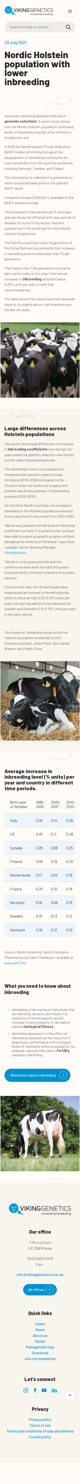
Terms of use (40, 1425)
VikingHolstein (15, 552)
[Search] (68, 27)
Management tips (40, 1347)
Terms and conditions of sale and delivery (40, 1431)
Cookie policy (40, 1437)
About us (40, 1335)
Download (40, 1352)
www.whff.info (15, 963)
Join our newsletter (40, 1358)
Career (40, 1341)
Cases (40, 1323)
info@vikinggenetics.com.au (40, 1274)
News (40, 1329)
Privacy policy (40, 1419)
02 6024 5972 (42, 1258)
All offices (36, 1289)
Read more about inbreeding (33, 1075)
